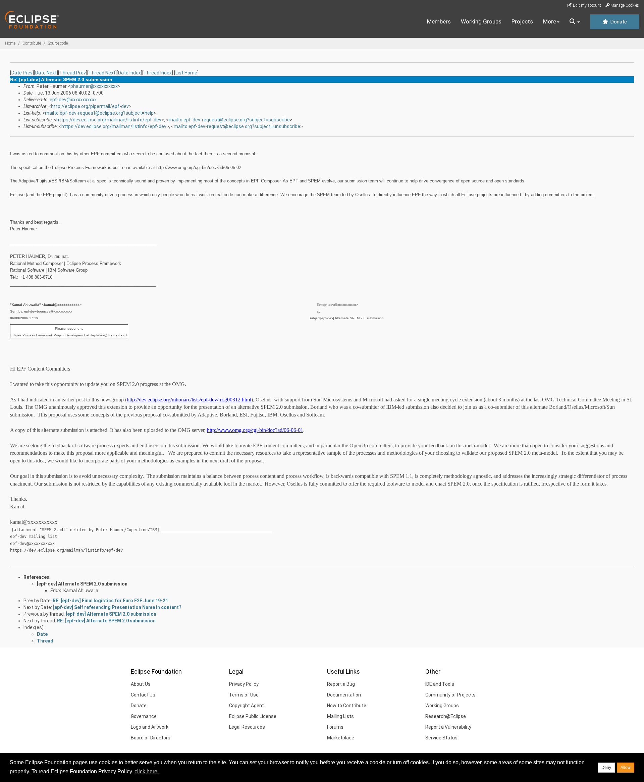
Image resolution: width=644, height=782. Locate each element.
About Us (141, 684)
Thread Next (102, 72)
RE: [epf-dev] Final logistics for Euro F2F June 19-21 (110, 600)
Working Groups (481, 21)
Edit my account (586, 5)
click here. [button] (147, 771)
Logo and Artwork (149, 727)
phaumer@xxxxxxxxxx (94, 86)
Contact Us (143, 694)
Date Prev (22, 72)
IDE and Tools (439, 684)
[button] (575, 21)
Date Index (129, 72)
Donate (618, 22)
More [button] (549, 21)
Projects (522, 21)
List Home (186, 72)
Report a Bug (341, 684)
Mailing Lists (340, 716)
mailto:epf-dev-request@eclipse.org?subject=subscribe (229, 119)
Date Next (46, 72)
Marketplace (340, 737)
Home (10, 43)
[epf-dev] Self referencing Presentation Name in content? (117, 607)
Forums (335, 727)
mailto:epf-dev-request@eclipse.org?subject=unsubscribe (237, 126)
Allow (626, 767)
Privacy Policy (244, 684)
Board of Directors (150, 737)
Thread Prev (72, 72)
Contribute (31, 43)
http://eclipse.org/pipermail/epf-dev (90, 106)
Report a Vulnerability (448, 727)
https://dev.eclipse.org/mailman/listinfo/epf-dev (108, 119)
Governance (144, 716)
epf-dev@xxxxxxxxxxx (73, 99)
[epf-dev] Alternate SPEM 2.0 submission (82, 583)
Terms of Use (244, 694)
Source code (58, 43)
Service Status (441, 737)
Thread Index (158, 72)
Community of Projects (450, 694)
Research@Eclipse (445, 716)
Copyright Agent (246, 705)
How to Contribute (346, 705)
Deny (606, 767)
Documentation (344, 694)
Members (439, 21)
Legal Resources (247, 727)
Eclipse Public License (252, 716)
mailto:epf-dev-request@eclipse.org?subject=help (99, 113)
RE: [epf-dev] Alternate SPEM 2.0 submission (106, 620)
